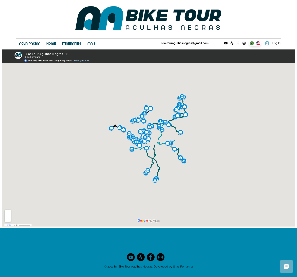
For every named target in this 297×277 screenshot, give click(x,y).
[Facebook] (238, 43)
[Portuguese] (252, 43)
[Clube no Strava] (232, 43)
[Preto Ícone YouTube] (226, 43)
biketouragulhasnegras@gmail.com (185, 43)
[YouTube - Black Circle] (131, 257)
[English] (258, 43)
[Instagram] (244, 43)
